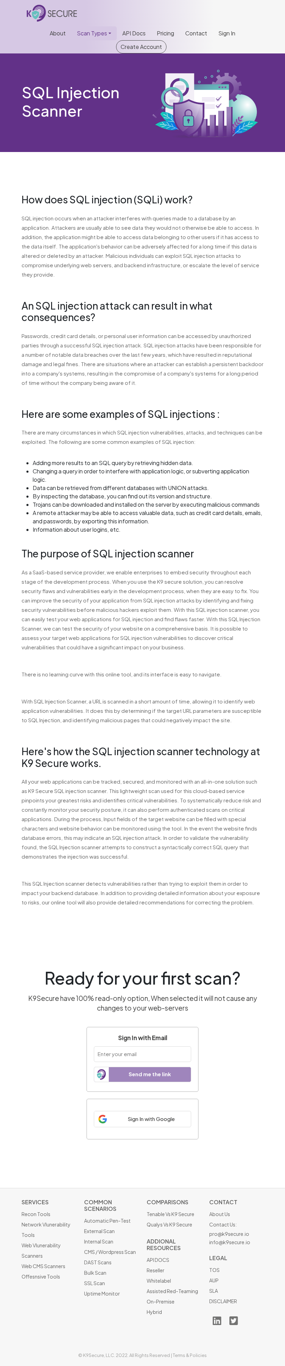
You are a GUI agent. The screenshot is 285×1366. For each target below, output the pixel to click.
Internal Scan (98, 1241)
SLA (213, 1291)
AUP (214, 1280)
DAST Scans (98, 1262)
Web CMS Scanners (43, 1266)
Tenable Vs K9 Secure (170, 1214)
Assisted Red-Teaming (172, 1291)
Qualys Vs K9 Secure (169, 1224)
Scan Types (92, 33)
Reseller (155, 1270)
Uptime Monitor (102, 1293)
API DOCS (158, 1260)
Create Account (141, 46)
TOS (214, 1270)
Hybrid (154, 1312)
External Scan (99, 1231)
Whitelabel (159, 1281)
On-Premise (160, 1301)
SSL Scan (94, 1283)
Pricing (165, 33)
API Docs (134, 33)
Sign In (226, 33)
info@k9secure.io (229, 1242)
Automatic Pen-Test (107, 1220)
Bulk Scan (95, 1273)
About (58, 33)
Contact (196, 33)
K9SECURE (53, 13)
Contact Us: (223, 1224)
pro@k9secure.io (229, 1234)
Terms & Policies (190, 1355)
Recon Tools (36, 1214)
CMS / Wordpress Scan (110, 1252)
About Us (219, 1214)
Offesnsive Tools (41, 1276)
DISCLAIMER (223, 1301)
